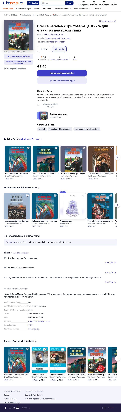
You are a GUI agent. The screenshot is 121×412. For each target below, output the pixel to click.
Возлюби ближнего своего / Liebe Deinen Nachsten (100, 221)
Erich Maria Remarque (13, 176)
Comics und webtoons (62, 9)
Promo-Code (8, 9)
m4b (30, 329)
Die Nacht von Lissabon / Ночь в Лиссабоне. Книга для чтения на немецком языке (46, 173)
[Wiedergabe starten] (6, 408)
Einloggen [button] (10, 242)
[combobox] (53, 3)
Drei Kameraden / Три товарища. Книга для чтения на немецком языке (73, 173)
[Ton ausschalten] (109, 408)
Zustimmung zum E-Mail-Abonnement (40, 402)
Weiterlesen (90, 392)
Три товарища (66, 221)
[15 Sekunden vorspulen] (13, 407)
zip (38, 329)
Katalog (35, 3)
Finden (69, 3)
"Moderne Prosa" (57, 42)
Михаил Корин (65, 223)
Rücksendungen (10, 402)
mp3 (34, 329)
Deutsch (42, 129)
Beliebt (36, 9)
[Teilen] (115, 21)
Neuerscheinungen (23, 9)
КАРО (30, 325)
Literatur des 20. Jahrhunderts (87, 129)
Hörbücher (47, 9)
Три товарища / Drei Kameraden (57, 378)
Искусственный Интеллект (39, 321)
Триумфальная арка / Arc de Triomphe (40, 378)
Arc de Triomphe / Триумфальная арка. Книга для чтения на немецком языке (101, 173)
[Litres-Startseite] (13, 3)
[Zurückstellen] (28, 148)
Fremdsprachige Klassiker (60, 129)
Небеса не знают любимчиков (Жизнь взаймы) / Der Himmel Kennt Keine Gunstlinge (18, 173)
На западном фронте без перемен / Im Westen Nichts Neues (17, 221)
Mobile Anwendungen (82, 9)
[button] (43, 57)
